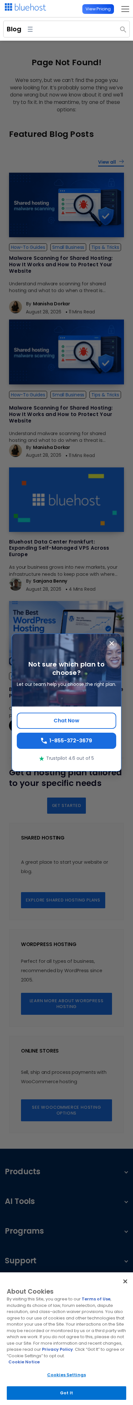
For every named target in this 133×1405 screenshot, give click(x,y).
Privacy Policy (57, 1349)
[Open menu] (123, 9)
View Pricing (98, 9)
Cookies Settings (66, 1375)
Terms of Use (96, 1299)
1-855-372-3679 (70, 740)
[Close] (125, 1281)
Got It (66, 1393)
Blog (14, 29)
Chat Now (66, 720)
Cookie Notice (24, 1362)
